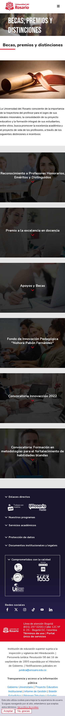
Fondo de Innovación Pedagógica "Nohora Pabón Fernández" (26, 343)
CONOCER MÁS (31, 177)
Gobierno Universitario (20, 687)
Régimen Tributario (34, 696)
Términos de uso (33, 633)
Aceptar (8, 711)
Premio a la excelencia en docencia (31, 232)
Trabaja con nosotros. (19, 506)
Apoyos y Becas (31, 288)
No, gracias (23, 711)
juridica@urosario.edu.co (32, 670)
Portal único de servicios (39, 635)
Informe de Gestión (35, 691)
